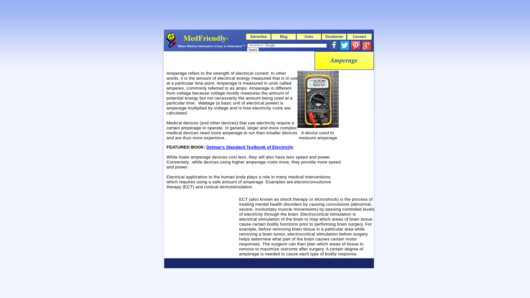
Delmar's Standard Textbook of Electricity (249, 147)
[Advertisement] (239, 60)
